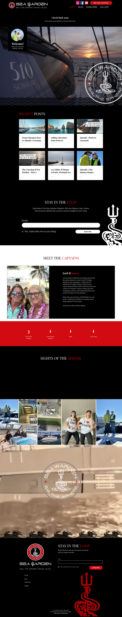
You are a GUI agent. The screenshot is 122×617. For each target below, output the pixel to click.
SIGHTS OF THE (53, 358)
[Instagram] (77, 3)
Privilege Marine (76, 284)
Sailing (15, 48)
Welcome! (18, 44)
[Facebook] (82, 3)
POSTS (39, 113)
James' (21, 47)
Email (25, 220)
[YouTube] (86, 3)
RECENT (26, 113)
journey (20, 48)
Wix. (70, 611)
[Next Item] (118, 422)
